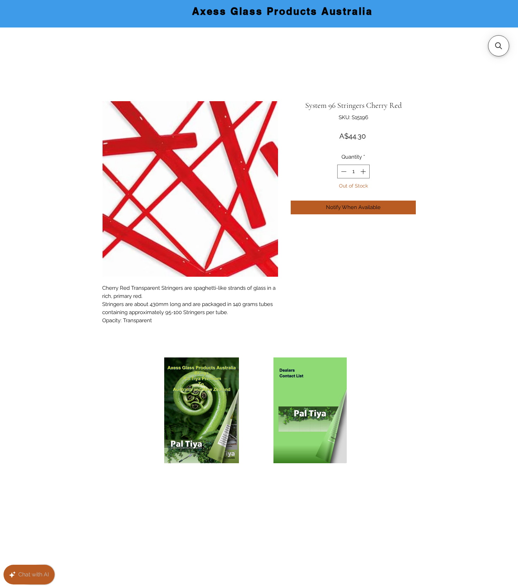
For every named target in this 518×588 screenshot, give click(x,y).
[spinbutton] (353, 171)
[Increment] (364, 171)
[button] (498, 45)
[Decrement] (343, 171)
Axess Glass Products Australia (282, 11)
